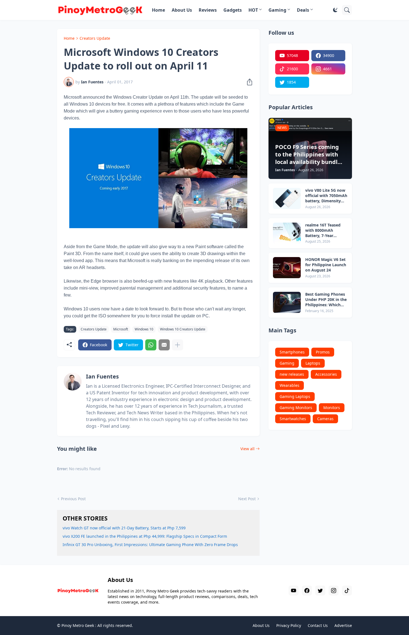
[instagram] (334, 591)
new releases (292, 374)
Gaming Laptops (295, 396)
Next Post (247, 498)
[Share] (248, 82)
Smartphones (292, 352)
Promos (323, 352)
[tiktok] (347, 591)
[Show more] (177, 344)
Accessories (326, 374)
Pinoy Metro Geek (77, 625)
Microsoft (120, 329)
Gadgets (232, 10)
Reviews (208, 10)
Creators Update (95, 38)
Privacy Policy (288, 625)
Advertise (343, 625)
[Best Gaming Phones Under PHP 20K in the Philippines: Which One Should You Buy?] (287, 302)
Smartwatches (293, 418)
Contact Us (318, 625)
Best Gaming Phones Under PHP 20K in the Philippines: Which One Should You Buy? (326, 300)
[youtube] (294, 591)
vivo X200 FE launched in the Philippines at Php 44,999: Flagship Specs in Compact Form (145, 536)
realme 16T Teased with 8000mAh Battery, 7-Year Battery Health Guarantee (323, 230)
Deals (303, 10)
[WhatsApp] (150, 344)
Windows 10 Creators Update (182, 329)
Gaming (277, 10)
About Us (182, 10)
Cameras (325, 418)
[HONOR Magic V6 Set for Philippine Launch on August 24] (287, 267)
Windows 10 (144, 329)
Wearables (289, 385)
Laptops (312, 363)
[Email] (164, 344)
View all (247, 448)
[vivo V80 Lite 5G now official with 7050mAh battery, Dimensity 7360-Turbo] (287, 198)
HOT (253, 10)
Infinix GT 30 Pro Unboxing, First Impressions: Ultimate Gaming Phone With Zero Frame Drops (150, 544)
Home (158, 10)
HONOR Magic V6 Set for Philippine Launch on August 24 (325, 265)
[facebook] (307, 591)
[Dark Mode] (335, 10)
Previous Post (73, 498)
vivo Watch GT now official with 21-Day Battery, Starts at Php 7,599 (124, 528)
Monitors (331, 407)
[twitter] (320, 591)
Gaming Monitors (296, 407)
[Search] (347, 10)
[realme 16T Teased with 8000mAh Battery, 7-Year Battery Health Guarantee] (287, 233)
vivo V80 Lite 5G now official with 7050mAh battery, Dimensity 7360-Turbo (326, 196)
